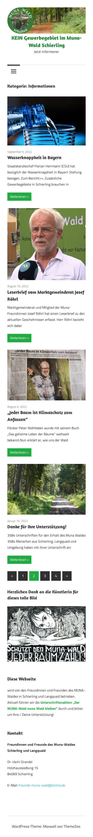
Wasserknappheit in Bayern (34, 157)
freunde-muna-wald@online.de (42, 785)
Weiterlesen (18, 196)
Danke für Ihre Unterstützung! (36, 526)
